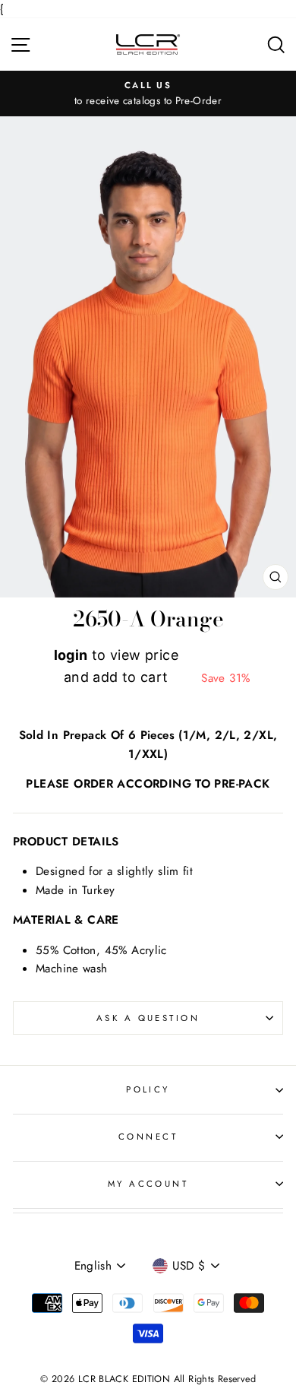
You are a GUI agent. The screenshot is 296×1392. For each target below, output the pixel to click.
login (71, 655)
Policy (148, 1089)
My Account (148, 1184)
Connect (148, 1136)
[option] (148, 93)
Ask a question (148, 1018)
